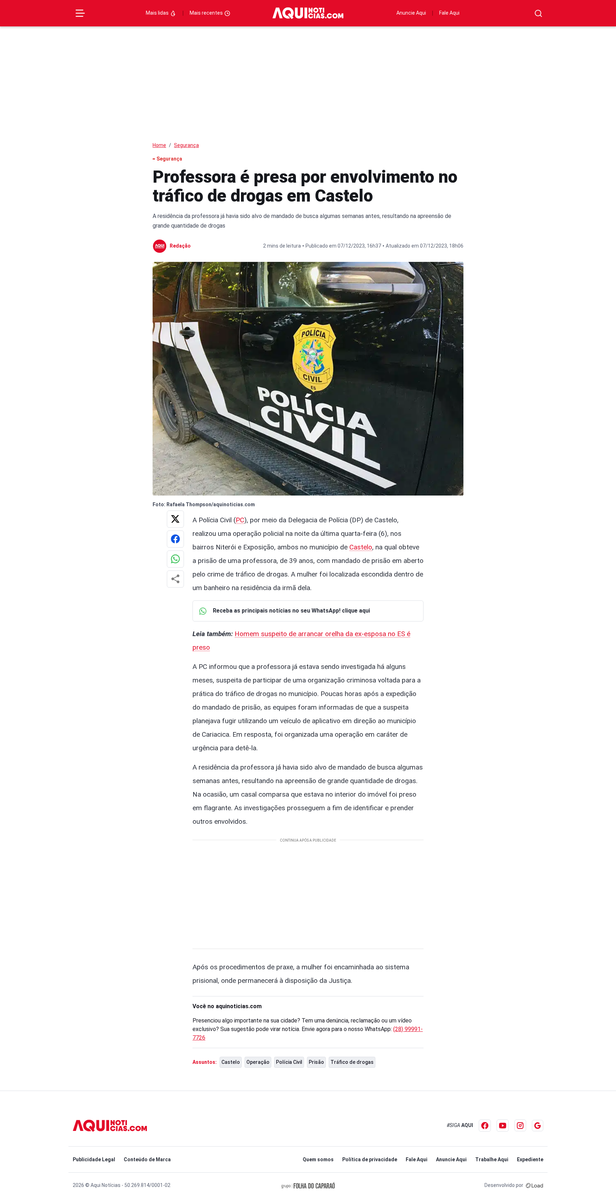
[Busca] (538, 13)
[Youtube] (503, 1126)
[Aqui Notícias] (308, 13)
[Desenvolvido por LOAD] (534, 1185)
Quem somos (318, 1159)
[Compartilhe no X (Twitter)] (175, 519)
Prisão (316, 1062)
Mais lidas (158, 13)
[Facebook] (485, 1126)
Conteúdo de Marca (147, 1159)
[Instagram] (520, 1125)
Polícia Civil (289, 1062)
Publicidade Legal (94, 1159)
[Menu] (80, 13)
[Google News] (537, 1125)
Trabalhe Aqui (491, 1159)
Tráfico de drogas (352, 1062)
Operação (258, 1062)
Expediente (530, 1159)
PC (240, 520)
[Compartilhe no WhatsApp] (175, 559)
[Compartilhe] (175, 579)
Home (159, 145)
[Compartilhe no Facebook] (175, 539)
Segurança (186, 145)
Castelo (360, 547)
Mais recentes (207, 13)
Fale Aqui (449, 13)
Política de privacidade (369, 1159)
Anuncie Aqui (411, 13)
